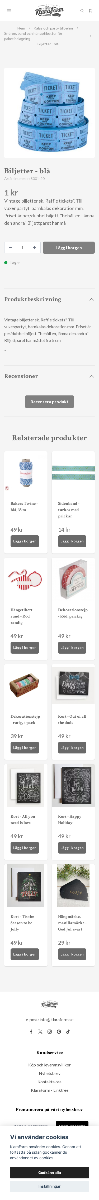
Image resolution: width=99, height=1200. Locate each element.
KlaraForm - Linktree (49, 1090)
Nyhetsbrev (49, 1073)
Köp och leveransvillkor (49, 1064)
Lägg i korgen (24, 541)
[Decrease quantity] (10, 247)
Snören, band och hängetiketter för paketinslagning (33, 36)
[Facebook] (31, 1032)
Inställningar (50, 1186)
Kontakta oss (49, 1081)
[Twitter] (40, 1032)
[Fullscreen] (49, 113)
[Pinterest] (59, 1032)
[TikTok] (68, 1032)
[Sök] (82, 11)
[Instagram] (50, 1032)
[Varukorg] (90, 11)
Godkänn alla (49, 1172)
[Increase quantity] (34, 247)
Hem (21, 28)
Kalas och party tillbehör (53, 28)
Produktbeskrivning (32, 299)
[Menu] (9, 11)
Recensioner (21, 376)
